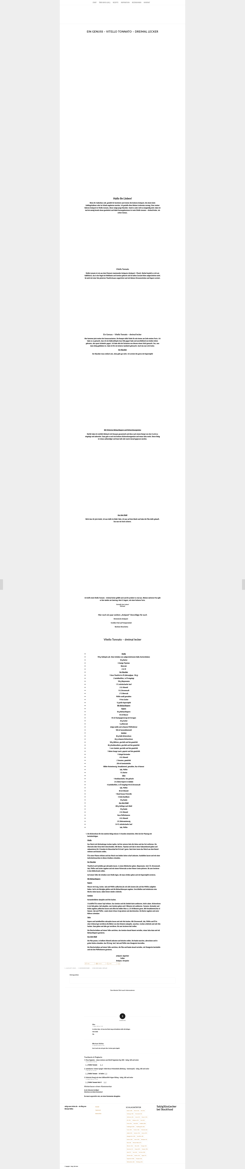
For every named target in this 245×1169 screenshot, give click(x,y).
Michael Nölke (101, 968)
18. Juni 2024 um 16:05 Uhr (91, 1061)
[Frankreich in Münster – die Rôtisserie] (129, 1000)
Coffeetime (130, 1117)
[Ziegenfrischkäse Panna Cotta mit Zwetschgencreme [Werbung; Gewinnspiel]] (144, 1000)
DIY (129, 1120)
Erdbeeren (135, 1120)
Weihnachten (130, 1162)
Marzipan (144, 1139)
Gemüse (137, 1133)
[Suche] (152, 2)
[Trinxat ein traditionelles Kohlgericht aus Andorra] (86, 1000)
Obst (137, 1146)
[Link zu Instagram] (180, 7)
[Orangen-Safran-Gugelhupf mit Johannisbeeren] (101, 1000)
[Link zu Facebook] (178, 7)
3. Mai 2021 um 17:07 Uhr (91, 1070)
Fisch (142, 1120)
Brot (143, 1110)
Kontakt (97, 1107)
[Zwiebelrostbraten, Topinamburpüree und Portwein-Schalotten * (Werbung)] (173, 1000)
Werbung (139, 1162)
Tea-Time (142, 1152)
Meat (129, 1142)
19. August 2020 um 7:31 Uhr (92, 1079)
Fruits (129, 1129)
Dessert (144, 1117)
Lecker (136, 1139)
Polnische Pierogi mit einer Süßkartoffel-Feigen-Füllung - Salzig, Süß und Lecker (109, 1077)
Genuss (144, 1133)
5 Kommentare (84, 968)
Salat (129, 1152)
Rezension (130, 1149)
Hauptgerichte (131, 1136)
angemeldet (93, 1096)
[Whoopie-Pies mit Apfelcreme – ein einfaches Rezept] (72, 1000)
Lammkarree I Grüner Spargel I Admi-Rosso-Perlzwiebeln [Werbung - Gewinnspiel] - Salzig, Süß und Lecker (117, 1069)
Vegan (144, 1155)
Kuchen (129, 1139)
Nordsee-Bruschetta (122, 626)
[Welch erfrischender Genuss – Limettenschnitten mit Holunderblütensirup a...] (243, 584)
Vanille (137, 1155)
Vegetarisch (130, 1158)
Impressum (98, 1110)
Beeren (136, 1110)
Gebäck (129, 1133)
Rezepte (145, 1149)
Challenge (130, 1113)
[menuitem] (94, 2)
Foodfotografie (140, 1126)
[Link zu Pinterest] (183, 7)
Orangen (144, 1146)
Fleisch (129, 1123)
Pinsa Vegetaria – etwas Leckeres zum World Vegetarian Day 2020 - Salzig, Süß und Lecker (112, 1060)
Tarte (135, 1152)
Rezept (137, 1149)
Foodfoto (143, 1123)
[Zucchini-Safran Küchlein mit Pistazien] (158, 1000)
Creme (137, 1117)
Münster (130, 1146)
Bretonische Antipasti (121, 619)
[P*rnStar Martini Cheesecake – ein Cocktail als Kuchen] (1, 584)
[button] (90, 963)
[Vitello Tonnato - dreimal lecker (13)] (122, 115)
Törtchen (130, 1155)
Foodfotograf (130, 1126)
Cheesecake (138, 1113)
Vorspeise (139, 1158)
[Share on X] (122, 980)
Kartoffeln (140, 1136)
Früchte (136, 1129)
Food (136, 1123)
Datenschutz (98, 1113)
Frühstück (144, 1129)
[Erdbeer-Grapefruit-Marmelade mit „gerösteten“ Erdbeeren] (115, 1000)
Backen (129, 1110)
